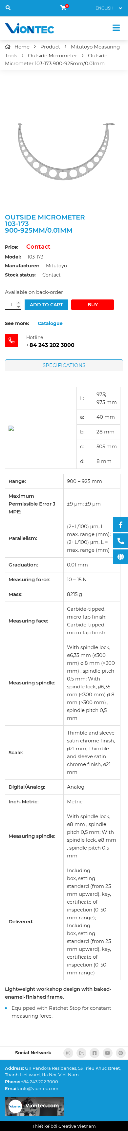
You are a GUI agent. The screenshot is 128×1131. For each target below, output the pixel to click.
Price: (11, 247)
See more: (17, 323)
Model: (13, 257)
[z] (81, 1053)
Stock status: (20, 275)
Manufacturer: (22, 266)
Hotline (34, 337)
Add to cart (46, 305)
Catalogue (50, 323)
